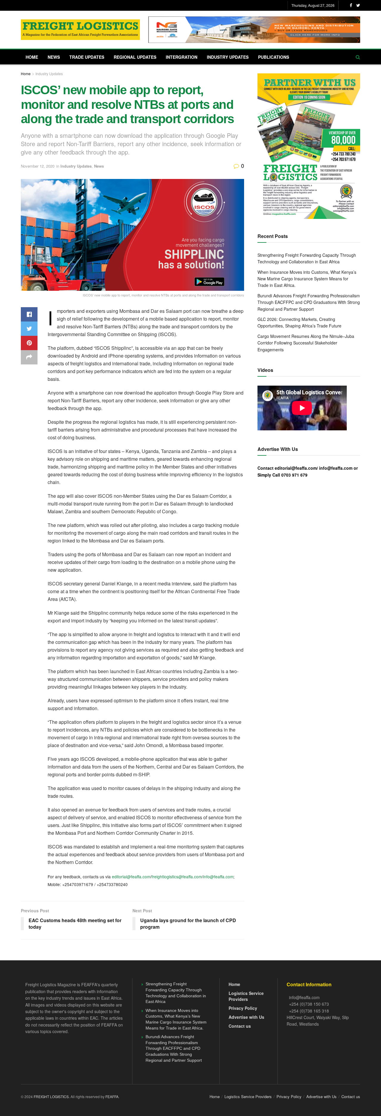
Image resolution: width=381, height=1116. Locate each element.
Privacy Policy (243, 1008)
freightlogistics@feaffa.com (177, 876)
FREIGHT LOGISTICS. (52, 1096)
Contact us (240, 1026)
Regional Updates (135, 57)
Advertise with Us (246, 1017)
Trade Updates (86, 57)
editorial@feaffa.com (131, 876)
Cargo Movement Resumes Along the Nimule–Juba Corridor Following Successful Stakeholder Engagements (305, 343)
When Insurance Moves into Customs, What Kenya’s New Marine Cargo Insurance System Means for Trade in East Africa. (306, 278)
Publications (273, 57)
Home (32, 57)
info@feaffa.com (218, 876)
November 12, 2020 (37, 166)
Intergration (181, 57)
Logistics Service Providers (246, 996)
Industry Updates (228, 57)
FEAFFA (111, 1096)
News (54, 57)
